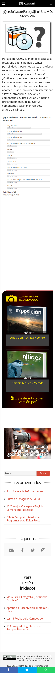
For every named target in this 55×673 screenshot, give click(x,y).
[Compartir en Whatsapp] (46, 670)
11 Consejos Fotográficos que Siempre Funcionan (23, 627)
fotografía (43, 665)
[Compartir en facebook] (9, 670)
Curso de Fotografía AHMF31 (23, 499)
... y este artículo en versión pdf (28, 400)
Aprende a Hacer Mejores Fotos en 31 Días (28, 609)
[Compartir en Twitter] (27, 670)
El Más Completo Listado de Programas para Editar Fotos (23, 518)
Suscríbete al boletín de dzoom (24, 491)
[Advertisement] (26, 223)
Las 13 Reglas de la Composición (25, 618)
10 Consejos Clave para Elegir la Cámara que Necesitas (24, 508)
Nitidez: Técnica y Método (27, 383)
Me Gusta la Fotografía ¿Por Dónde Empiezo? (26, 598)
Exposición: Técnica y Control (28, 337)
